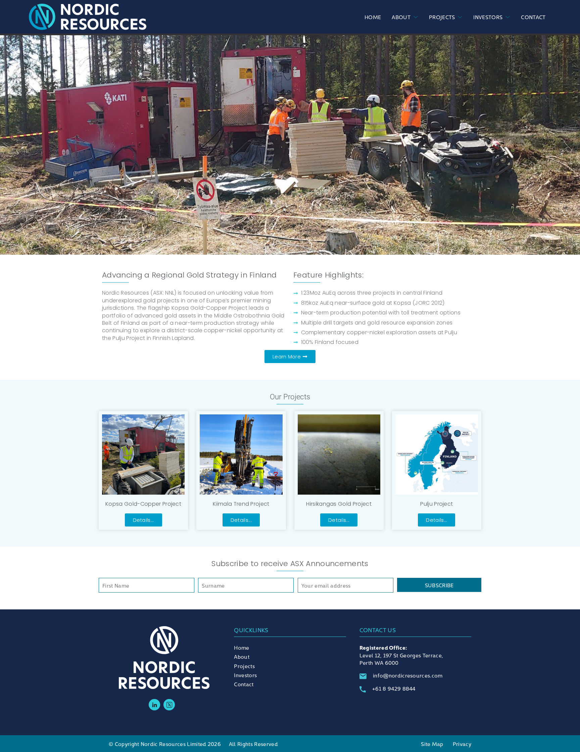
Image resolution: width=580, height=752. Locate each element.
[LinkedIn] (154, 704)
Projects (442, 16)
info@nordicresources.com (408, 675)
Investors (487, 16)
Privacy (462, 743)
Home (373, 16)
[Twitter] (169, 704)
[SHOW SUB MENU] (414, 17)
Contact (533, 16)
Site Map (432, 743)
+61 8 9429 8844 (394, 688)
